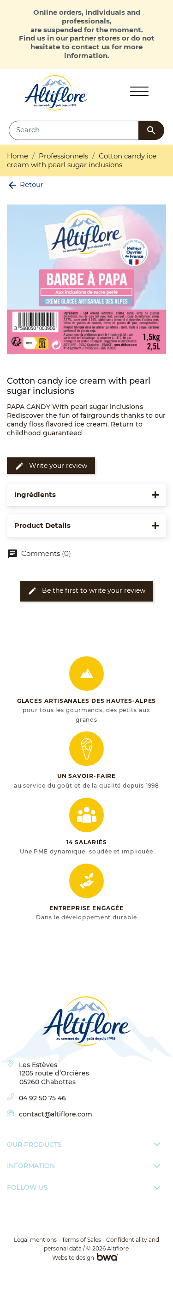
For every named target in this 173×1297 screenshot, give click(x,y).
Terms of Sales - (83, 1239)
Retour (25, 184)
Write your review (51, 466)
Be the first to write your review (86, 591)
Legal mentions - (37, 1239)
